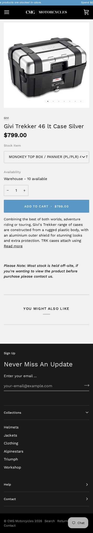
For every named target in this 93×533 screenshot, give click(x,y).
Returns (63, 521)
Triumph (11, 459)
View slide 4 (64, 101)
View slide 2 (53, 101)
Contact (10, 525)
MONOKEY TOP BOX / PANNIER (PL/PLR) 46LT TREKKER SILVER (49, 157)
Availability (12, 172)
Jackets (10, 435)
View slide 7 (80, 101)
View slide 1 (47, 101)
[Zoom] (13, 99)
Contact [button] (10, 499)
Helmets (11, 427)
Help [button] (7, 484)
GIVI (6, 118)
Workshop (12, 467)
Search (50, 521)
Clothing (11, 443)
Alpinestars (13, 451)
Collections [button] (12, 412)
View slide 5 (69, 101)
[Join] (85, 385)
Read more (13, 246)
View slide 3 (58, 101)
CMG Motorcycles (20, 521)
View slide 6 (75, 101)
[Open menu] (11, 12)
